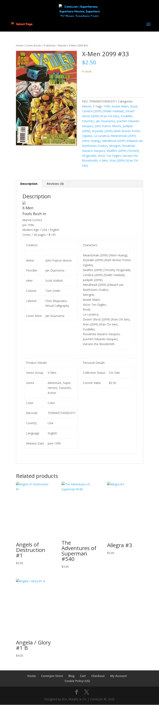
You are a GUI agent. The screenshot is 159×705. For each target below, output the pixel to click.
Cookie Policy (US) (77, 681)
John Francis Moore (108, 126)
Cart (83, 676)
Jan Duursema (105, 121)
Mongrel (114, 146)
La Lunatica (101, 136)
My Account (118, 676)
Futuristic (88, 121)
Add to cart (97, 84)
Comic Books (34, 45)
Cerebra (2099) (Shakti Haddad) (103, 111)
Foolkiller (127, 116)
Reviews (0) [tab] (55, 184)
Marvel (62, 45)
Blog (71, 676)
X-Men (103, 160)
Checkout (98, 676)
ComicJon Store (52, 676)
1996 (106, 106)
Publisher (50, 45)
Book (133, 106)
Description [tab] (28, 184)
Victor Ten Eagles (109, 156)
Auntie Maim (120, 106)
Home (19, 45)
